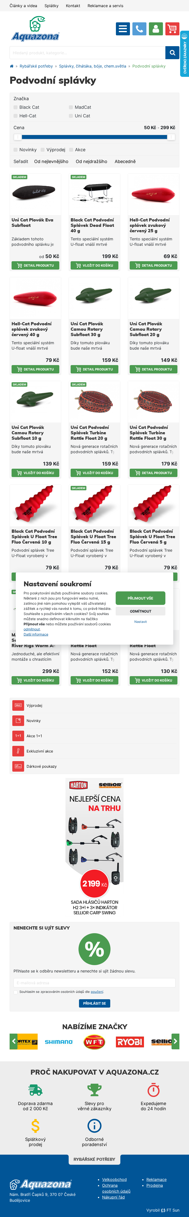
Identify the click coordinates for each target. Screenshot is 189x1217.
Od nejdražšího (91, 161)
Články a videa (23, 5)
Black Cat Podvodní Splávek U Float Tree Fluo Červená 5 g (152, 537)
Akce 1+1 (34, 736)
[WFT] (59, 1042)
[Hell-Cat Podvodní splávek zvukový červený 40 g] (35, 298)
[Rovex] (165, 1042)
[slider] (18, 137)
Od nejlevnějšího (51, 161)
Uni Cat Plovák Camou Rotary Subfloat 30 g (87, 329)
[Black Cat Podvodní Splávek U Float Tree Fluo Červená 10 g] (35, 505)
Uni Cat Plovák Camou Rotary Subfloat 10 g (28, 433)
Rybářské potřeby (36, 66)
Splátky (52, 5)
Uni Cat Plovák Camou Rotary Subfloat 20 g (146, 329)
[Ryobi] (94, 1042)
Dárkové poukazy (42, 766)
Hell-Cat (27, 115)
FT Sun (173, 1210)
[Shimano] (24, 1042)
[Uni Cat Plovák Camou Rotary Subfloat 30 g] (94, 298)
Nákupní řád (113, 1197)
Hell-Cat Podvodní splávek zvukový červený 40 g (31, 329)
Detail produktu (39, 265)
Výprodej (34, 705)
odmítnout (32, 629)
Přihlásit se (94, 1003)
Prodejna (154, 1185)
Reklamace (156, 1179)
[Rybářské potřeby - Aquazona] (12, 66)
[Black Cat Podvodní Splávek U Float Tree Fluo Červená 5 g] (153, 505)
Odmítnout (140, 611)
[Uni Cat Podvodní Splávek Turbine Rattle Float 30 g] (153, 402)
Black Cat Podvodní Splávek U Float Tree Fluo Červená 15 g (93, 537)
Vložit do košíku (98, 265)
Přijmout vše (140, 598)
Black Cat (29, 107)
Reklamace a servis (105, 5)
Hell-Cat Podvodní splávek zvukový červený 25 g (150, 225)
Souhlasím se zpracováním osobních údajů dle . (61, 992)
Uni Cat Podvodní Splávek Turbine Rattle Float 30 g (149, 433)
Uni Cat (82, 115)
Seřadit (21, 161)
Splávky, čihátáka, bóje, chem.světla (92, 66)
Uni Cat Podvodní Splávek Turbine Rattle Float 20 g (90, 433)
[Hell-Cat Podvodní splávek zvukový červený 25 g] (153, 194)
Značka (21, 98)
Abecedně (125, 161)
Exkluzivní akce (40, 751)
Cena (19, 127)
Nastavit (140, 622)
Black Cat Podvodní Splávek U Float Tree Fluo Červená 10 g (34, 537)
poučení (97, 992)
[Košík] (172, 28)
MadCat (83, 107)
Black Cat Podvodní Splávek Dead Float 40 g (92, 225)
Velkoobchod (114, 1179)
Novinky (34, 720)
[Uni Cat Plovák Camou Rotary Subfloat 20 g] (153, 298)
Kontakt (73, 5)
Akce (80, 149)
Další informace (36, 634)
